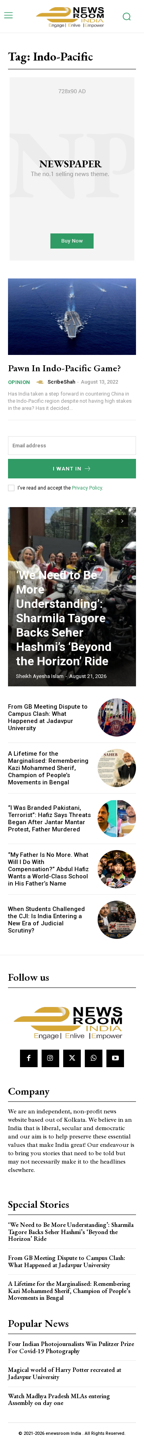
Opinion (19, 382)
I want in (67, 469)
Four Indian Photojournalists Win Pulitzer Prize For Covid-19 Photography (71, 1347)
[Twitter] (72, 1058)
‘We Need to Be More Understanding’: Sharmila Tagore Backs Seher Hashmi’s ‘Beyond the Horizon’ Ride (64, 618)
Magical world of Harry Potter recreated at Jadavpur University (64, 1373)
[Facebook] (29, 1058)
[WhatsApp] (93, 1058)
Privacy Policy (87, 488)
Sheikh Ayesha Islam (40, 676)
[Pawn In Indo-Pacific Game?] (72, 316)
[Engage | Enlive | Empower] (72, 16)
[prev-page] (108, 521)
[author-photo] (41, 382)
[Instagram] (50, 1058)
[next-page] (122, 521)
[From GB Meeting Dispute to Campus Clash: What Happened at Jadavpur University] (117, 717)
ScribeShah (61, 382)
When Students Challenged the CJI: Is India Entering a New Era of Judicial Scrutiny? (46, 919)
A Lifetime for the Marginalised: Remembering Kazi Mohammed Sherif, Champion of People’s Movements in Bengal (48, 768)
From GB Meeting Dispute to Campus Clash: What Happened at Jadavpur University (48, 717)
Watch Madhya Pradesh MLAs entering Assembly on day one (59, 1399)
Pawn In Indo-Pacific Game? (64, 368)
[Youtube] (115, 1058)
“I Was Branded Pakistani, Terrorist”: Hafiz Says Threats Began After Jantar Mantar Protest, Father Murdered (49, 818)
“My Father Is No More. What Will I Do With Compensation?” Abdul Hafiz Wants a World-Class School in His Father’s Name (48, 869)
